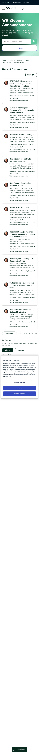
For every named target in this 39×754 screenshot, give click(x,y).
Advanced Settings (19, 382)
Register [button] (21, 350)
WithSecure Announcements (19, 100)
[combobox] (16, 41)
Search (34, 41)
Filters (29, 75)
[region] (19, 377)
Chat (21, 48)
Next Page (9, 333)
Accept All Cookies (19, 393)
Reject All (19, 388)
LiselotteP (32, 96)
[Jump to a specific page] (35, 333)
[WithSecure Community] (13, 9)
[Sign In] (23, 9)
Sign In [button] (7, 350)
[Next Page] (32, 333)
